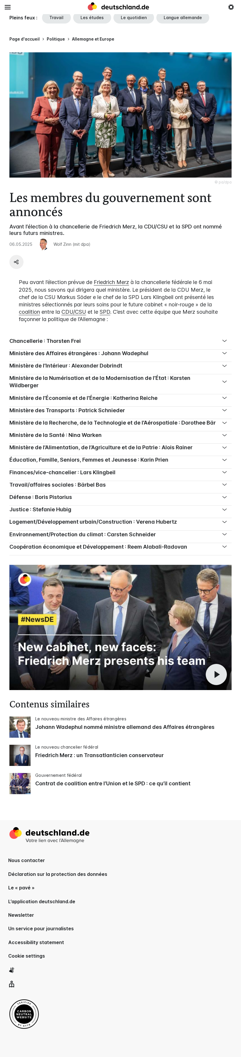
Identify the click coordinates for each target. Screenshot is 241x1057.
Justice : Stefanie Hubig (40, 509)
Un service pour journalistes (41, 928)
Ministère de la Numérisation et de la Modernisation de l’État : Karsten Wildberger (99, 381)
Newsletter (21, 915)
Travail (56, 17)
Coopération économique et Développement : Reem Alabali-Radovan (98, 547)
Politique (56, 38)
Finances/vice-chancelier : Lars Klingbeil (62, 472)
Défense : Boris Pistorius (40, 497)
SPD (105, 312)
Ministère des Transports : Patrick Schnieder (67, 410)
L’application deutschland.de (41, 901)
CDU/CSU (73, 312)
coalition (29, 312)
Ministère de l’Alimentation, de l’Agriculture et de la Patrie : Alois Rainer (101, 447)
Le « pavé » (21, 888)
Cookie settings (26, 956)
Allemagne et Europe (93, 38)
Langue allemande (183, 17)
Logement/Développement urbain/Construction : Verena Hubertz (93, 522)
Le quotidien (134, 17)
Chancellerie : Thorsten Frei (45, 341)
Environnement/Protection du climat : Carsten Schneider (82, 534)
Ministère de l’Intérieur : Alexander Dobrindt (65, 366)
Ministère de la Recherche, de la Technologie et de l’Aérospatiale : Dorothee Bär (112, 423)
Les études (92, 17)
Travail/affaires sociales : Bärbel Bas (57, 485)
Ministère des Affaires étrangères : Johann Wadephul (78, 353)
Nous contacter (26, 860)
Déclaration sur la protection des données (57, 874)
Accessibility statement (36, 942)
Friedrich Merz (111, 282)
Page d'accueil (24, 38)
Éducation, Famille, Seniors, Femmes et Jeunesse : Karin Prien (88, 460)
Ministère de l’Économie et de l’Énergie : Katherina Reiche (83, 398)
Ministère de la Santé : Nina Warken (55, 435)
